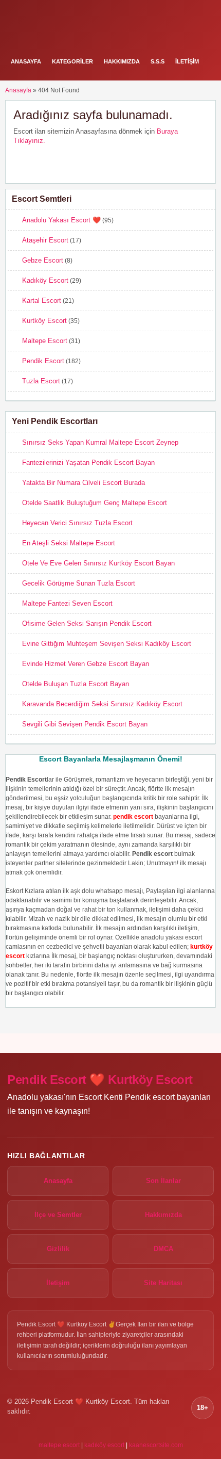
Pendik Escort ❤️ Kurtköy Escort (100, 1080)
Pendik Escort (43, 361)
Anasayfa (26, 61)
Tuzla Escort (41, 381)
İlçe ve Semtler (58, 1215)
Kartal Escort (41, 300)
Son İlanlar (163, 1181)
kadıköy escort (104, 1445)
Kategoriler (72, 61)
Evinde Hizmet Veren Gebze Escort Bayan (85, 664)
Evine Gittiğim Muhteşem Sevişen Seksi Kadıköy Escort (106, 643)
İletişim (187, 61)
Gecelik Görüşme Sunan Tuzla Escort (78, 583)
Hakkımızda (122, 61)
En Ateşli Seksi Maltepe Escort (68, 543)
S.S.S (157, 61)
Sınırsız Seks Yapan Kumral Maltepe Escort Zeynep (100, 442)
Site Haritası (163, 1283)
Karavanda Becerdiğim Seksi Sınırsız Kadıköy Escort (102, 704)
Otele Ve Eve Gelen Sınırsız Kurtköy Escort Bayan (98, 563)
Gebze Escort (42, 260)
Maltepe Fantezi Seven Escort (67, 603)
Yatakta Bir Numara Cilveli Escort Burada (83, 483)
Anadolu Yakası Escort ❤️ (61, 220)
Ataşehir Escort (45, 240)
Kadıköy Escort (45, 280)
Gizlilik (58, 1249)
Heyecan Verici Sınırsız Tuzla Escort (77, 523)
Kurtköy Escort (44, 321)
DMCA (163, 1249)
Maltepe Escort (44, 341)
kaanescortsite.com (156, 1445)
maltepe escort (59, 1445)
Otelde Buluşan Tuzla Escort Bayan (75, 684)
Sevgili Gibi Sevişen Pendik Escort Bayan (85, 724)
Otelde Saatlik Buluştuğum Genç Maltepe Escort (94, 503)
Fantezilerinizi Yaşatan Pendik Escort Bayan (88, 462)
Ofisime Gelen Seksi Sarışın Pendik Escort (87, 623)
